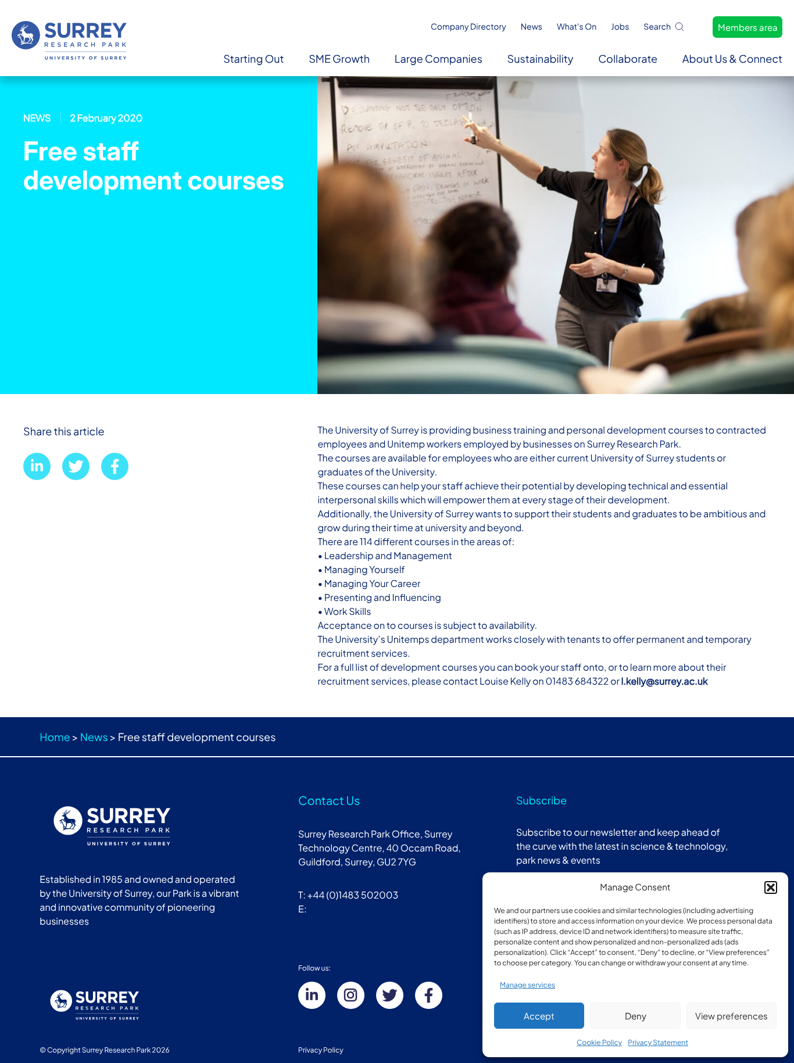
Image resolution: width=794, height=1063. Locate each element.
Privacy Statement (658, 1042)
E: (303, 909)
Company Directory (468, 27)
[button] (771, 887)
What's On (576, 27)
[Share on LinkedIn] (37, 466)
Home (55, 736)
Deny (635, 1015)
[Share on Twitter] (76, 466)
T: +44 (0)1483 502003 (348, 895)
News (531, 27)
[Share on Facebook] (114, 466)
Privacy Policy (321, 1050)
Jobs (620, 27)
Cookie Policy (599, 1042)
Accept (539, 1015)
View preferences (731, 1015)
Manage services (527, 984)
